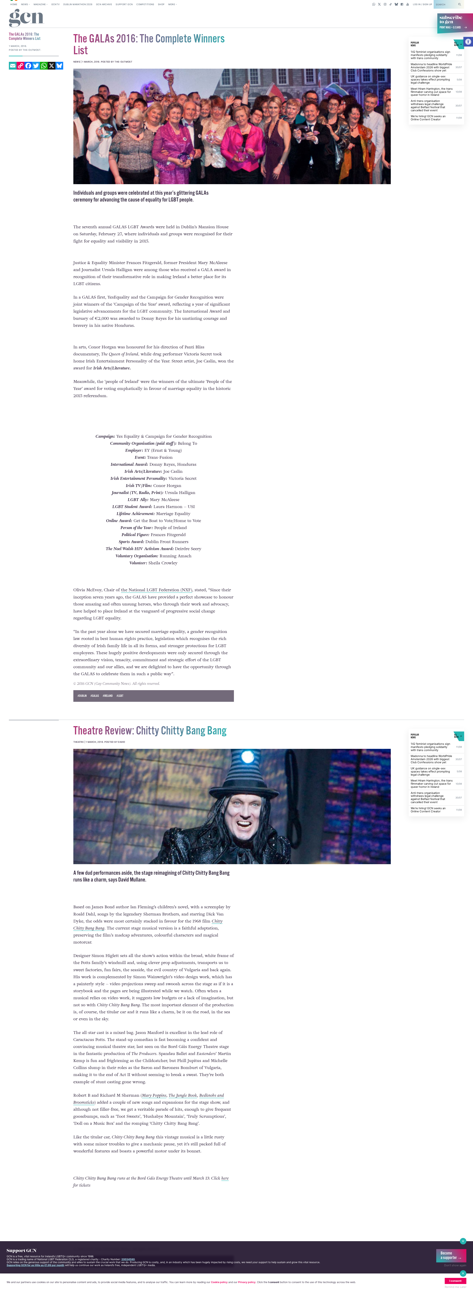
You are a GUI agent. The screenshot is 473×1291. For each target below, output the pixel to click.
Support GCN (124, 4)
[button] (468, 42)
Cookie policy (219, 1282)
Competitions (145, 4)
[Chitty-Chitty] (232, 822)
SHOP (161, 4)
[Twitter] (36, 66)
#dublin (82, 712)
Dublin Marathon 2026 (77, 4)
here (225, 1194)
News (24, 4)
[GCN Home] (27, 18)
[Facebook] (28, 66)
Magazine (40, 4)
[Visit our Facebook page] (402, 4)
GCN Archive (104, 4)
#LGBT (120, 712)
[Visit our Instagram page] (385, 4)
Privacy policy (247, 1282)
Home (13, 4)
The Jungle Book (183, 1111)
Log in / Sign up (422, 4)
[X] (51, 66)
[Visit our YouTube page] (407, 4)
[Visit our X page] (379, 4)
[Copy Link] (20, 66)
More (171, 4)
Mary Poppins (154, 1111)
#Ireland (108, 712)
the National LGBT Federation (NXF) (156, 598)
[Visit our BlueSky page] (396, 4)
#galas (95, 712)
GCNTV (55, 4)
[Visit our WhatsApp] (374, 4)
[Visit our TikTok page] (390, 4)
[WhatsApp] (44, 66)
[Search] (459, 4)
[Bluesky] (59, 66)
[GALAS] (232, 126)
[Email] (13, 66)
